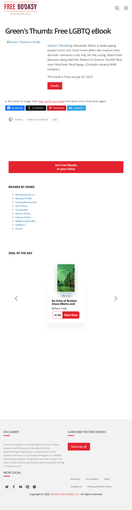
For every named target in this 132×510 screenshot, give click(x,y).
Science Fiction (22, 213)
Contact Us (76, 486)
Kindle (55, 85)
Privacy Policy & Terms (99, 486)
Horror (19, 228)
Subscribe (77, 446)
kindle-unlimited (37, 119)
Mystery (66, 295)
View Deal (71, 315)
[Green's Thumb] (25, 42)
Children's (20, 224)
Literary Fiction (23, 217)
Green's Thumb (58, 46)
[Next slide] (116, 298)
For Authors (92, 479)
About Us (75, 479)
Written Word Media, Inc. (65, 494)
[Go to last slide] (16, 298)
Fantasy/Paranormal (25, 202)
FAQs (106, 479)
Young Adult (21, 209)
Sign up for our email (51, 101)
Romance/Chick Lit (25, 194)
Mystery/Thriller (23, 198)
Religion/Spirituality (25, 221)
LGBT (55, 119)
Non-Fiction (21, 205)
